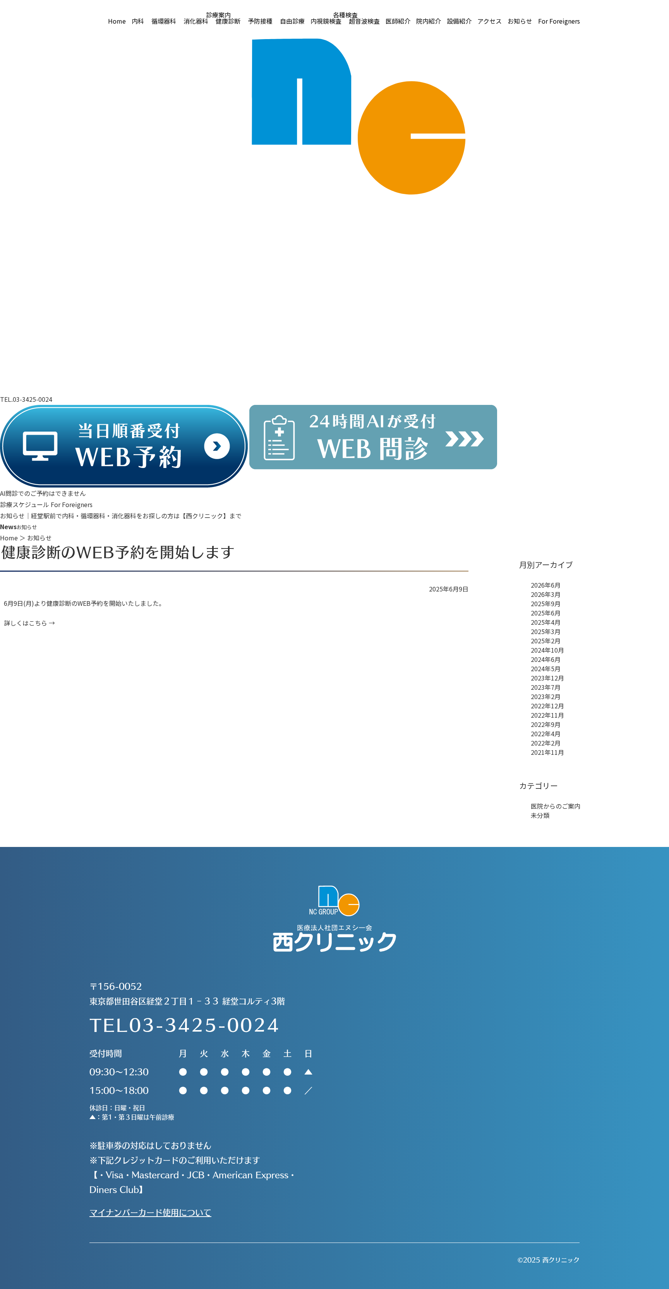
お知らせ (520, 21)
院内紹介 (428, 21)
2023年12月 (547, 677)
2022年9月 (546, 724)
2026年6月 (546, 585)
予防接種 (260, 21)
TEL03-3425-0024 (184, 1024)
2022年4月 (546, 733)
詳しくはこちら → (29, 622)
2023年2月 (546, 696)
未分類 (540, 815)
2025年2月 (546, 640)
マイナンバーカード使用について (150, 1212)
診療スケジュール (24, 504)
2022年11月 (547, 715)
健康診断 (228, 21)
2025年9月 (546, 603)
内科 (138, 21)
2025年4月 (546, 622)
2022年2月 (546, 742)
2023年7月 (546, 687)
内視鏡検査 (325, 21)
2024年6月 (546, 659)
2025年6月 (546, 612)
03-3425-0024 (32, 399)
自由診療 (292, 21)
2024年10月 (547, 650)
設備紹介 (459, 21)
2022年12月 (547, 705)
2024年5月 (546, 668)
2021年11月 (547, 752)
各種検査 (345, 15)
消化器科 (196, 21)
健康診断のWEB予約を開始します (118, 552)
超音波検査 (364, 21)
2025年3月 (546, 631)
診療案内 (218, 15)
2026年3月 (546, 594)
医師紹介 (398, 21)
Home (117, 21)
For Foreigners (559, 21)
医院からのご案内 (555, 806)
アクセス (489, 21)
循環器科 (163, 21)
